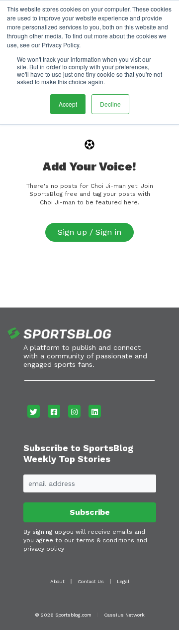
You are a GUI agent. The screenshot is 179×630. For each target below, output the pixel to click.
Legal (123, 581)
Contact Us (91, 581)
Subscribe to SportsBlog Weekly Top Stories (78, 453)
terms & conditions (105, 540)
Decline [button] (110, 104)
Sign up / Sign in (89, 232)
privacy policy (43, 548)
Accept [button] (68, 104)
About (57, 581)
